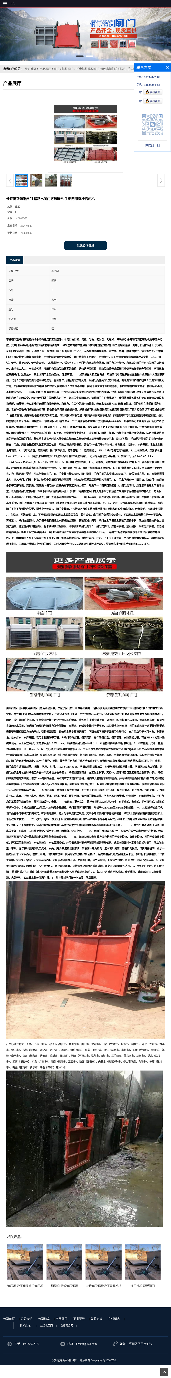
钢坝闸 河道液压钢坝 (64, 1285)
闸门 (56, 69)
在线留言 (114, 1318)
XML (114, 1360)
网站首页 (30, 69)
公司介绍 (26, 1318)
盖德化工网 (46, 1325)
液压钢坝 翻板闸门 (143, 1285)
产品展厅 (45, 69)
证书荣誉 (79, 1318)
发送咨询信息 (85, 245)
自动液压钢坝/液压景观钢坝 (103, 1285)
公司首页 (9, 1318)
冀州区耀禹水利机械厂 (64, 1360)
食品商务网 (66, 1325)
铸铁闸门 (68, 69)
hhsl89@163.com (86, 1343)
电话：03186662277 (26, 1343)
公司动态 (44, 1318)
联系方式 (96, 1318)
